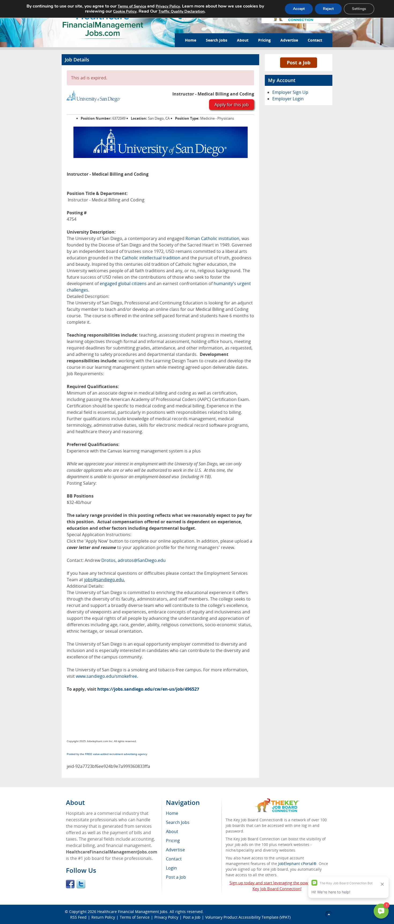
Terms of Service (135, 917)
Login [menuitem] (171, 868)
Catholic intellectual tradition (151, 258)
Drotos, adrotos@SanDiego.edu (133, 560)
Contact (315, 40)
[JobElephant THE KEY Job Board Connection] (277, 800)
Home (190, 40)
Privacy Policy (166, 917)
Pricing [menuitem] (173, 841)
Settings (359, 8)
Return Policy (103, 917)
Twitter (81, 884)
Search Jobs (216, 40)
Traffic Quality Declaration (181, 11)
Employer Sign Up (290, 92)
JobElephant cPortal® (297, 863)
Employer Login (288, 99)
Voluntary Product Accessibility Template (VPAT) (248, 917)
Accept (299, 8)
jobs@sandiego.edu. (104, 580)
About (242, 40)
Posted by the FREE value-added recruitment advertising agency (107, 754)
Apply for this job (231, 105)
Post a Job (298, 62)
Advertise (289, 40)
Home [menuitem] (172, 813)
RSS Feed (78, 917)
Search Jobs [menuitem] (177, 822)
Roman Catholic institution (212, 238)
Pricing (264, 40)
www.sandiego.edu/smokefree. (107, 676)
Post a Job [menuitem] (176, 877)
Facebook (70, 884)
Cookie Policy (124, 11)
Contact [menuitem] (174, 859)
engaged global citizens (123, 283)
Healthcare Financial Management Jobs (132, 911)
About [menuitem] (172, 831)
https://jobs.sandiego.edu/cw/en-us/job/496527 (148, 689)
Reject (328, 8)
